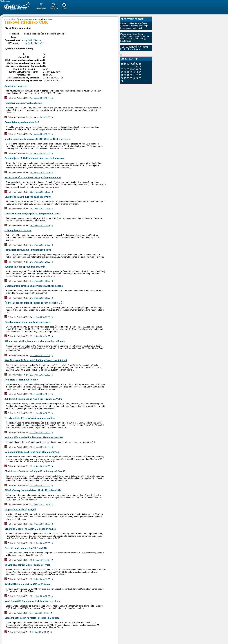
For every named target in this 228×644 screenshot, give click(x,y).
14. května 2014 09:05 (40, 298)
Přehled (123, 23)
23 (140, 75)
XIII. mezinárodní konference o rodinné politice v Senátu (34, 341)
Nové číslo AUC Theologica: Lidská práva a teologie (32, 601)
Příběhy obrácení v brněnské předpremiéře (27, 322)
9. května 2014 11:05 (39, 632)
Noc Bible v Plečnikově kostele (21, 379)
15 (137, 72)
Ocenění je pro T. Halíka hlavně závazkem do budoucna (34, 158)
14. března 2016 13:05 (40, 98)
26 (128, 78)
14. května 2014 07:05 (40, 317)
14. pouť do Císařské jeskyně (20, 509)
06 (131, 69)
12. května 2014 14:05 (40, 466)
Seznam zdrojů (27, 19)
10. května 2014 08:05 (40, 596)
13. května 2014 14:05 (40, 336)
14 (133, 72)
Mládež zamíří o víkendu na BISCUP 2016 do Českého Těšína (37, 139)
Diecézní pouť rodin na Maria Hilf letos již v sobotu (31, 617)
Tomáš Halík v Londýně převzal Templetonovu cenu (32, 213)
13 (131, 72)
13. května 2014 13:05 (40, 355)
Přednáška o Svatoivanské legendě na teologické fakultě (34, 471)
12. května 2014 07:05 (40, 543)
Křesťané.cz (15, 19)
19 (128, 75)
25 (125, 78)
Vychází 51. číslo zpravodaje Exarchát (24, 266)
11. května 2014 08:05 (40, 560)
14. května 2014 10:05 (40, 262)
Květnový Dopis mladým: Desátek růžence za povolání (33, 437)
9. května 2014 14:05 (39, 613)
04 (125, 69)
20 (131, 75)
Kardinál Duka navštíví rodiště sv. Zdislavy (27, 584)
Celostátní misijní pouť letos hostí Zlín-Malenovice (31, 452)
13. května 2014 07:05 (40, 447)
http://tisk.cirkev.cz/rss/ (34, 43)
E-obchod (54, 9)
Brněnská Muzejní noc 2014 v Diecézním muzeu (30, 528)
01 (137, 66)
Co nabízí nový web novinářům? (21, 122)
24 (122, 78)
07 (133, 69)
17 (122, 75)
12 (128, 72)
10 (122, 72)
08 (137, 69)
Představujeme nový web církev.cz (23, 103)
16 (140, 72)
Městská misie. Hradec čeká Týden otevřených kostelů (33, 285)
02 (140, 66)
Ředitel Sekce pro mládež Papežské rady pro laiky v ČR (34, 302)
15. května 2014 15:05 (40, 192)
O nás (64, 9)
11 (125, 72)
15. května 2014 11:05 (40, 226)
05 (128, 69)
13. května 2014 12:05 (40, 375)
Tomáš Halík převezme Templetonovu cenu (27, 249)
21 (133, 75)
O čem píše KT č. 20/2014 (17, 230)
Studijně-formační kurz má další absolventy (27, 196)
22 (137, 75)
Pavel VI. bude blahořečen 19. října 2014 (25, 548)
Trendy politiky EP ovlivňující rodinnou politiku (29, 418)
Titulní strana (5, 1)
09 (140, 69)
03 (122, 69)
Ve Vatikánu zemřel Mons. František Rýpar (27, 565)
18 (125, 75)
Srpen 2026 (127, 58)
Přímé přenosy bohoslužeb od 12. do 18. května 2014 (32, 490)
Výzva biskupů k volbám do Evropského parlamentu (32, 177)
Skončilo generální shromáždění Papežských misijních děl (35, 360)
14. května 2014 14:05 (40, 245)
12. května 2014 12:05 (40, 485)
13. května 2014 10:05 (40, 413)
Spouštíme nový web (15, 86)
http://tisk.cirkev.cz (32, 40)
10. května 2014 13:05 (40, 579)
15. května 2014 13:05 (40, 209)
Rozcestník (41, 9)
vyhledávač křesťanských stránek (134, 48)
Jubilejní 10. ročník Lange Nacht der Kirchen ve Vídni (33, 399)
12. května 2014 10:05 (40, 505)
